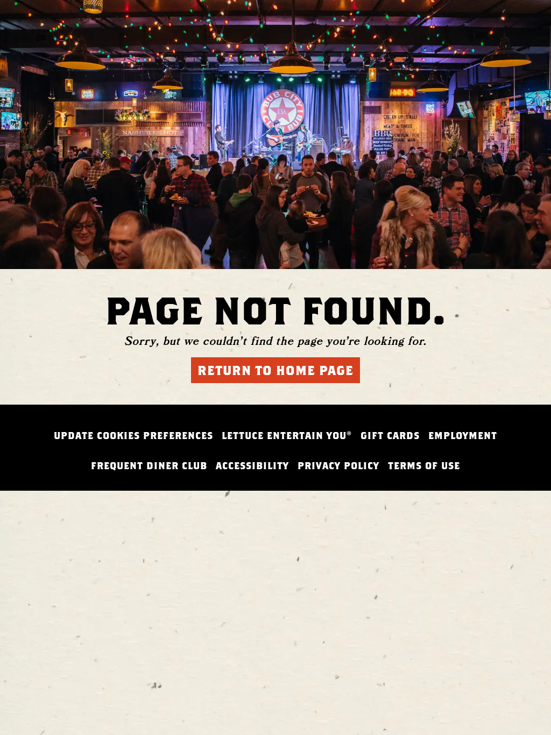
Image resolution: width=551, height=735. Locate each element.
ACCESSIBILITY (252, 465)
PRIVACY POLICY (338, 465)
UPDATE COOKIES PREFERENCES (133, 435)
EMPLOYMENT (462, 435)
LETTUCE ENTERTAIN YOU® (287, 435)
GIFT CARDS (390, 435)
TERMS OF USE (424, 465)
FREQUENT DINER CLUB (149, 465)
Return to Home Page (275, 370)
